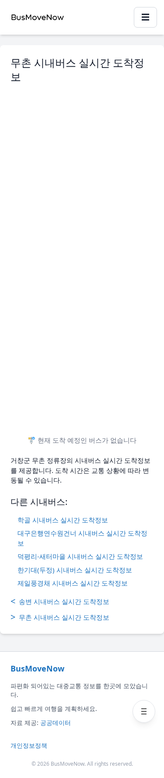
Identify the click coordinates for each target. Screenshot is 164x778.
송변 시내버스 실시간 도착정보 (59, 601)
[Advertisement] (82, 169)
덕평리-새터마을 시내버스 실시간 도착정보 (80, 556)
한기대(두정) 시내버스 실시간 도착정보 (74, 569)
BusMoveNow (37, 668)
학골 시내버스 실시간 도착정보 (62, 519)
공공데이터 (55, 722)
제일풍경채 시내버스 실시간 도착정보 (72, 583)
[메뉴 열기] (144, 711)
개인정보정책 (28, 745)
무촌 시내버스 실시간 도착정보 (59, 617)
